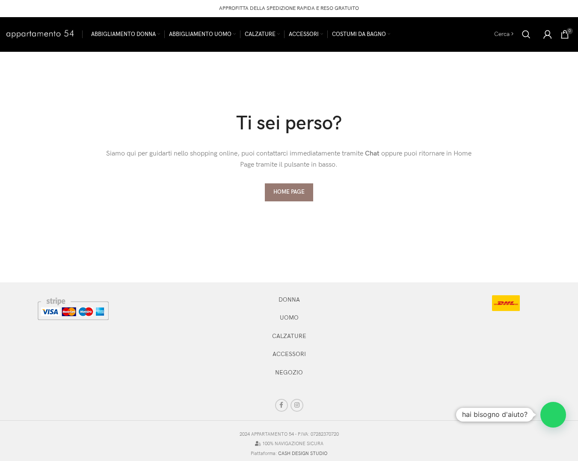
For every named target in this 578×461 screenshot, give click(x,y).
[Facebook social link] (281, 405)
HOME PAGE (289, 192)
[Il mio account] (547, 34)
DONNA (289, 299)
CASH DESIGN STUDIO (302, 453)
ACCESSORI (289, 354)
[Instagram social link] (296, 405)
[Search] (526, 34)
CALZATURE (289, 336)
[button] (553, 415)
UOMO (289, 317)
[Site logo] (40, 33)
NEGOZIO (289, 372)
